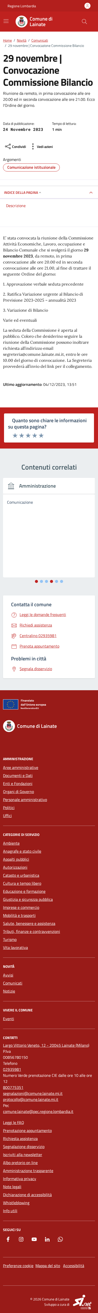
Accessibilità (73, 1266)
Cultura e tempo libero (22, 883)
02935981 (12, 1069)
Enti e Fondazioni (17, 783)
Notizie (9, 991)
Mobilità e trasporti (19, 915)
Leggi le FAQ (13, 1122)
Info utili (10, 1211)
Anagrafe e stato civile (22, 851)
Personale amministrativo (25, 800)
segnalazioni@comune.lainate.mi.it (33, 1093)
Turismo (10, 939)
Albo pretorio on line (20, 1163)
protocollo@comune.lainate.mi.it (30, 1099)
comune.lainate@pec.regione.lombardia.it (38, 1111)
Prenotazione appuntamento (27, 1130)
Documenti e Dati (18, 775)
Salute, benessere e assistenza (29, 923)
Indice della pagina (21, 192)
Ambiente (11, 843)
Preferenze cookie (18, 1266)
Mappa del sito (47, 1266)
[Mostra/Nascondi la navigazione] (6, 21)
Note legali (12, 1187)
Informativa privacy (19, 1179)
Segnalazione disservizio (23, 1147)
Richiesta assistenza (20, 1138)
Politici (9, 808)
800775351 (13, 1087)
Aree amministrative (20, 767)
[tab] (36, 581)
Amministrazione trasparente (28, 1171)
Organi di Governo (18, 792)
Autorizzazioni (15, 867)
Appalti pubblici (16, 859)
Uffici (7, 816)
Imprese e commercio (21, 907)
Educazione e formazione (24, 891)
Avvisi (8, 975)
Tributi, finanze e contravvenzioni (31, 931)
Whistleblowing (16, 1203)
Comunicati (12, 983)
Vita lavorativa (15, 947)
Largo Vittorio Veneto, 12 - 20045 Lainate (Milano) (46, 1045)
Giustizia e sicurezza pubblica (28, 899)
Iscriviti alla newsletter (22, 1155)
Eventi (8, 1019)
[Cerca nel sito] (84, 22)
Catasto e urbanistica (21, 875)
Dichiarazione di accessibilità (27, 1195)
